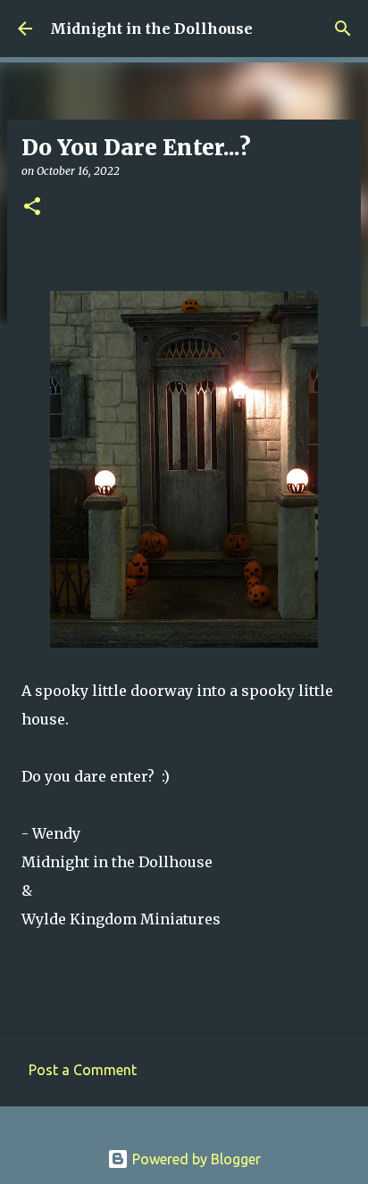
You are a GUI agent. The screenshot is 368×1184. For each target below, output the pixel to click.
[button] (32, 207)
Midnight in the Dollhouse (151, 28)
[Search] (343, 28)
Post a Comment (83, 1070)
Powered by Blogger (195, 1159)
